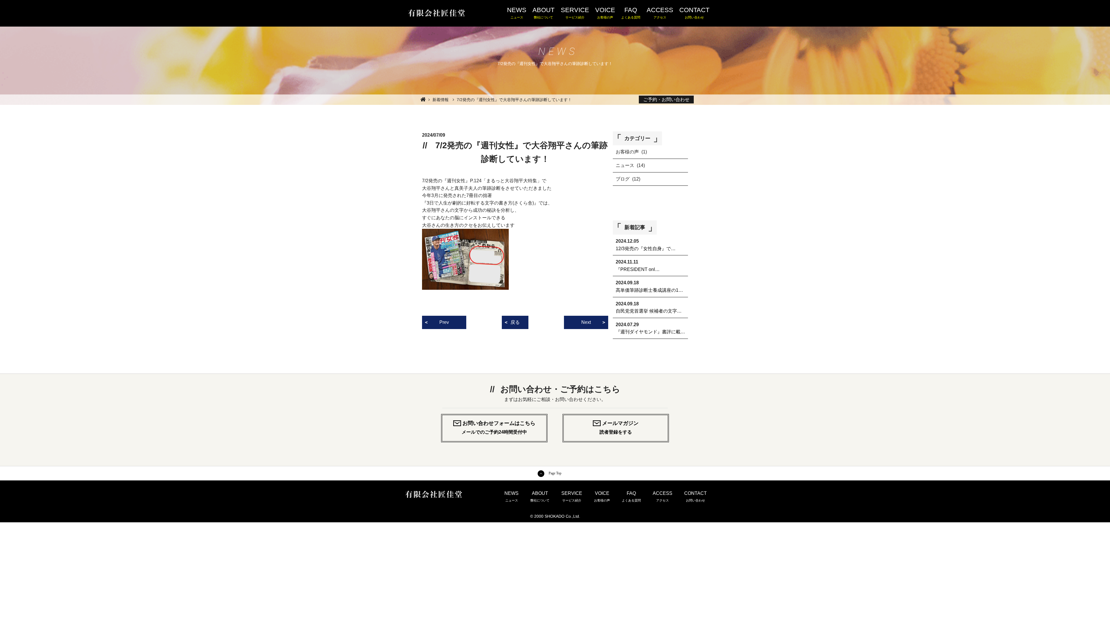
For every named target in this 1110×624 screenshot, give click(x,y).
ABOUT (543, 12)
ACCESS (660, 12)
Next (586, 322)
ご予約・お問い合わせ (666, 99)
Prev (444, 322)
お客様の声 (627, 151)
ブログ (623, 179)
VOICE (605, 12)
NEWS (516, 12)
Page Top (555, 473)
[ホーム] (422, 99)
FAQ (630, 12)
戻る (515, 322)
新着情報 (440, 99)
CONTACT (694, 12)
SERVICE (575, 12)
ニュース (625, 165)
